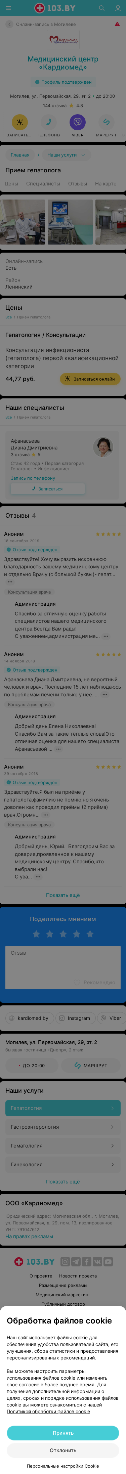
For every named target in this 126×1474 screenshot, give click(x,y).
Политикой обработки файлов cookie (48, 1411)
